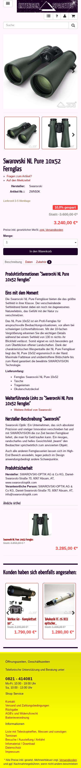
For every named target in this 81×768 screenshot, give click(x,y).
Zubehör (43, 262)
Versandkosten (68, 760)
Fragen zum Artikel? (19, 176)
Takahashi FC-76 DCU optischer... (56, 621)
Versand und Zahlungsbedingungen (27, 705)
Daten (29, 262)
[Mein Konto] (64, 16)
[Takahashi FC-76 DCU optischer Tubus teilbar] (59, 599)
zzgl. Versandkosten (51, 229)
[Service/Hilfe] (57, 16)
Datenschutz (13, 747)
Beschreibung (13, 262)
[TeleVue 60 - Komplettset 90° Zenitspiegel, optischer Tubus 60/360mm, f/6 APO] (21, 599)
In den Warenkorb (41, 251)
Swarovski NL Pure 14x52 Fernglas (18, 539)
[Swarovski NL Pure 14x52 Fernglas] (40, 524)
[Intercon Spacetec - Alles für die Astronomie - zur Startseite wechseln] (47, 6)
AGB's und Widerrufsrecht (21, 713)
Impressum (12, 751)
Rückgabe (11, 709)
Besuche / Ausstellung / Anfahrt (25, 739)
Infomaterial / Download (20, 743)
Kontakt (10, 701)
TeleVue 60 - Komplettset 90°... (21, 621)
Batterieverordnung (17, 717)
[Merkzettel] (48, 16)
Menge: (8, 235)
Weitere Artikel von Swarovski (32, 409)
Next (73, 71)
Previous (7, 71)
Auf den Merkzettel (18, 180)
